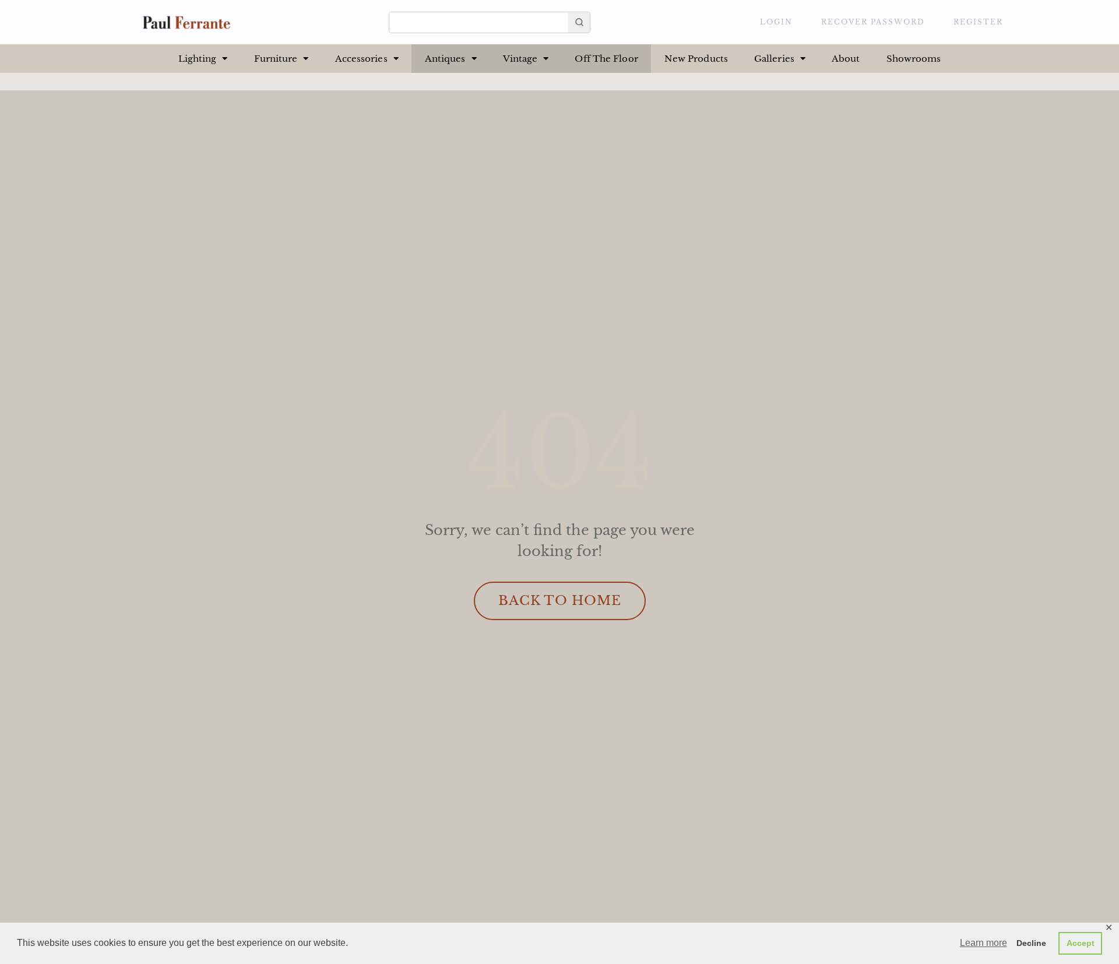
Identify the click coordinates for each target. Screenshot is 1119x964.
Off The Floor (606, 58)
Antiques (445, 58)
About (846, 58)
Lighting (197, 58)
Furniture (276, 58)
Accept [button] (1081, 943)
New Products (696, 58)
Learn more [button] (983, 943)
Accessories (361, 58)
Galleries (774, 58)
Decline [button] (1031, 943)
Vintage (520, 58)
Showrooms (913, 58)
